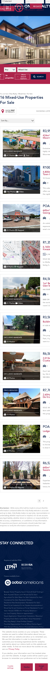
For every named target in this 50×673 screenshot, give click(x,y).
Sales (5, 611)
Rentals (11, 611)
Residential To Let (36, 608)
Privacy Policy (14, 649)
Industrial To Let (18, 605)
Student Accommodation (33, 605)
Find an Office (26, 624)
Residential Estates (25, 600)
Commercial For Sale (11, 600)
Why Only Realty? (10, 621)
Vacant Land (19, 595)
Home (12, 592)
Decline (27, 667)
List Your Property (10, 613)
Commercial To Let (23, 608)
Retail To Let (8, 605)
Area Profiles (21, 621)
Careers (29, 621)
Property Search (20, 592)
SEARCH (40, 76)
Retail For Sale (24, 597)
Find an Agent (36, 624)
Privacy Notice (19, 627)
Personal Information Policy (34, 627)
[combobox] (16, 120)
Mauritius (39, 616)
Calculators (31, 616)
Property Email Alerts (11, 619)
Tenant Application (10, 616)
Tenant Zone (22, 616)
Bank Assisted (8, 595)
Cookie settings (10, 667)
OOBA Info (18, 611)
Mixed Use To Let (10, 608)
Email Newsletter (34, 619)
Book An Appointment (25, 613)
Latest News (24, 619)
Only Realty (13, 94)
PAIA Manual (8, 627)
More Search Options (23, 76)
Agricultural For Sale (11, 597)
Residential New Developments (14, 603)
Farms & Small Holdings (35, 592)
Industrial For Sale (36, 597)
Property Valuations (29, 611)
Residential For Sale (32, 603)
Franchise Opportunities (12, 624)
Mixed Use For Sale (30, 595)
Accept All (41, 667)
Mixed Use (22, 94)
